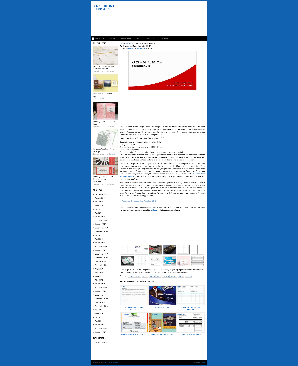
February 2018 (101, 246)
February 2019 (101, 220)
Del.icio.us (189, 276)
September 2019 (101, 194)
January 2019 (100, 224)
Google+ (145, 276)
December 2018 (101, 228)
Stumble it (166, 276)
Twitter (131, 276)
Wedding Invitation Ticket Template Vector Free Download (103, 179)
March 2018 (100, 243)
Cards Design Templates (104, 8)
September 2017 (101, 265)
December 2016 (101, 295)
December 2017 (101, 254)
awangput (202, 362)
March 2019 (100, 217)
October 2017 (100, 261)
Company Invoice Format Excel (190, 335)
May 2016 (99, 317)
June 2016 (99, 313)
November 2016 (101, 299)
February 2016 (101, 328)
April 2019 (99, 213)
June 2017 (99, 276)
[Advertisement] (150, 29)
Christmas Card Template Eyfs (162, 335)
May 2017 (99, 280)
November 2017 (101, 258)
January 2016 (100, 332)
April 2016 (99, 321)
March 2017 (100, 284)
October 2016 (100, 302)
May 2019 (99, 209)
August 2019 (100, 198)
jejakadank (130, 48)
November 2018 (101, 231)
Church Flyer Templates (162, 307)
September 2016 (101, 306)
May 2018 (99, 235)
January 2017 (100, 291)
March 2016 (100, 325)
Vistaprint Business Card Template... (134, 335)
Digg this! (173, 276)
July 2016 (99, 310)
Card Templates (141, 48)
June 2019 (99, 205)
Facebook (138, 276)
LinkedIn (181, 276)
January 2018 (100, 250)
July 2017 (99, 272)
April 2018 (99, 239)
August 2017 (100, 269)
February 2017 (101, 287)
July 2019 (99, 202)
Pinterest (152, 276)
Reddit (159, 276)
